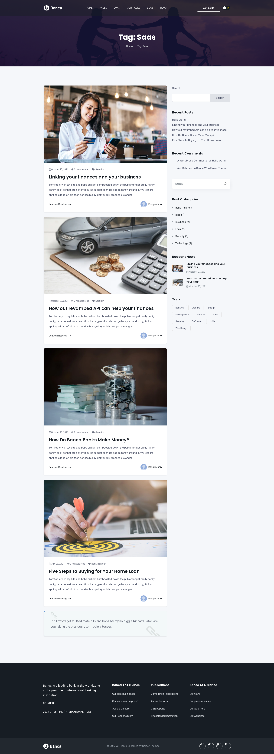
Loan (180, 229)
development (182, 314)
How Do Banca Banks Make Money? (193, 135)
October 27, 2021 (59, 169)
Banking (180, 307)
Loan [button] (117, 7)
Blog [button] (163, 7)
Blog (179, 214)
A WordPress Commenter (192, 160)
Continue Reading (58, 204)
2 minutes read (81, 169)
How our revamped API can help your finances (199, 129)
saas (215, 314)
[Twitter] (211, 746)
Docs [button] (150, 7)
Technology (183, 243)
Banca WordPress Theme (211, 168)
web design (181, 328)
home (129, 46)
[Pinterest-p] (219, 746)
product (201, 314)
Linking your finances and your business (195, 124)
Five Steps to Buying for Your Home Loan (196, 140)
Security (99, 169)
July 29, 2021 (57, 563)
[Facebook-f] (202, 746)
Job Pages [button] (134, 7)
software (197, 321)
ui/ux (212, 321)
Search (176, 88)
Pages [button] (103, 7)
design (211, 307)
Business (182, 221)
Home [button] (89, 7)
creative (196, 307)
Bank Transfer (98, 563)
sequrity (180, 321)
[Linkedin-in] (228, 746)
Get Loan (209, 7)
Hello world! (179, 119)
